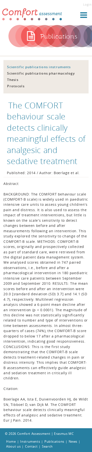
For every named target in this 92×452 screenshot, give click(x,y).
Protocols (16, 86)
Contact (31, 446)
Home (11, 441)
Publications (54, 441)
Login (87, 4)
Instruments (30, 441)
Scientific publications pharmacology (41, 73)
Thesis (12, 79)
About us (13, 446)
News (73, 441)
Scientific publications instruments (39, 67)
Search (47, 446)
